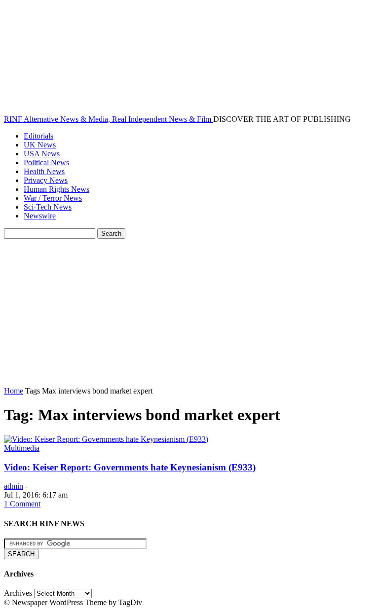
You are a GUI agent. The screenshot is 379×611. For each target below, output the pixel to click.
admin (13, 486)
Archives (18, 593)
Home (13, 391)
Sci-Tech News (48, 207)
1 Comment (22, 504)
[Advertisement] (189, 313)
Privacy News (46, 180)
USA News (42, 153)
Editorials (38, 136)
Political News (46, 162)
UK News (40, 145)
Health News (44, 171)
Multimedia (21, 448)
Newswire (40, 216)
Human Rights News (56, 189)
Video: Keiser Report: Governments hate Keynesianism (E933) (130, 467)
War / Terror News (53, 198)
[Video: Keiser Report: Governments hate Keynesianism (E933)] (106, 439)
